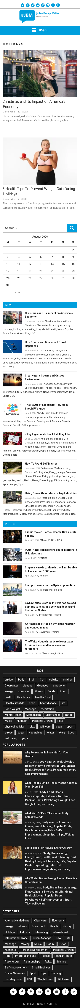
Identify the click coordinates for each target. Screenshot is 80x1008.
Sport (73, 362)
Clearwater (42, 325)
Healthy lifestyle (14, 703)
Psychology (27, 362)
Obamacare (48, 653)
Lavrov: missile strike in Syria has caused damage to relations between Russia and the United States (50, 606)
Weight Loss (66, 732)
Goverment (44, 632)
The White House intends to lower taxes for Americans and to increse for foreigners (49, 645)
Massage (30, 709)
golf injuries (9, 480)
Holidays (7, 329)
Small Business (61, 513)
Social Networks (15, 973)
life (18, 421)
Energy (52, 472)
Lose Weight (12, 709)
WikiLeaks (63, 979)
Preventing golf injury (50, 480)
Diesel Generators (55, 502)
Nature (38, 392)
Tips (27, 333)
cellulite (53, 679)
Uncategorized (14, 979)
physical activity (11, 362)
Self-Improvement (59, 362)
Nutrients (51, 796)
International (9, 421)
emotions (59, 685)
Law (58, 938)
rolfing (66, 480)
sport (73, 480)
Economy (54, 325)
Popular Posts (47, 450)
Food (63, 691)
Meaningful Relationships (62, 442)
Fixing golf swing (51, 476)
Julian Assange (42, 938)
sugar (20, 732)
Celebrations (64, 321)
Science (48, 513)
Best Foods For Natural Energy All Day (48, 847)
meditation (47, 709)
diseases (30, 354)
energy (61, 472)
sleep (58, 726)
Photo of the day (25, 955)
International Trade (16, 938)
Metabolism (33, 715)
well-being (8, 366)
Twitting (56, 973)
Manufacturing (10, 513)
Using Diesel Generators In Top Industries (51, 493)
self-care (45, 726)
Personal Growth (62, 358)
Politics (52, 540)
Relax (13, 333)
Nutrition (22, 720)
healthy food (43, 697)
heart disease (48, 703)
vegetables (35, 732)
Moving (47, 826)
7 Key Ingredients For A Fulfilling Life (47, 434)
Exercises (41, 354)
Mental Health (49, 329)
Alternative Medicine (53, 468)
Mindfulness (27, 392)
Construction (50, 497)
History (67, 926)
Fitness (48, 387)
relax (32, 726)
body (57, 350)
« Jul (17, 292)
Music (8, 720)
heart (32, 703)
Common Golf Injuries (36, 472)
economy (65, 325)
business (51, 321)
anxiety (50, 350)
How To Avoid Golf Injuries (41, 463)
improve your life (43, 417)
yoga (25, 738)
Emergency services (35, 505)
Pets (60, 720)
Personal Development (40, 358)
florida (57, 387)
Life (38, 329)
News (60, 329)
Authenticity (47, 438)
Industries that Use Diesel (37, 510)
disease (27, 685)
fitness (51, 354)
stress (20, 333)
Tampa (13, 484)
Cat (42, 679)
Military (23, 513)
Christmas (30, 325)
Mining (31, 513)
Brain (64, 350)
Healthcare (16, 510)
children (68, 679)
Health (66, 354)
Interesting (29, 329)
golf (72, 476)
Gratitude (30, 442)
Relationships (41, 362)
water (50, 732)
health (59, 354)
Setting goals (10, 454)
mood (69, 715)
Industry (56, 510)
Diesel (61, 497)
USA (33, 333)
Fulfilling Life (61, 438)
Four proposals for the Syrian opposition (50, 585)
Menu (44, 30)
